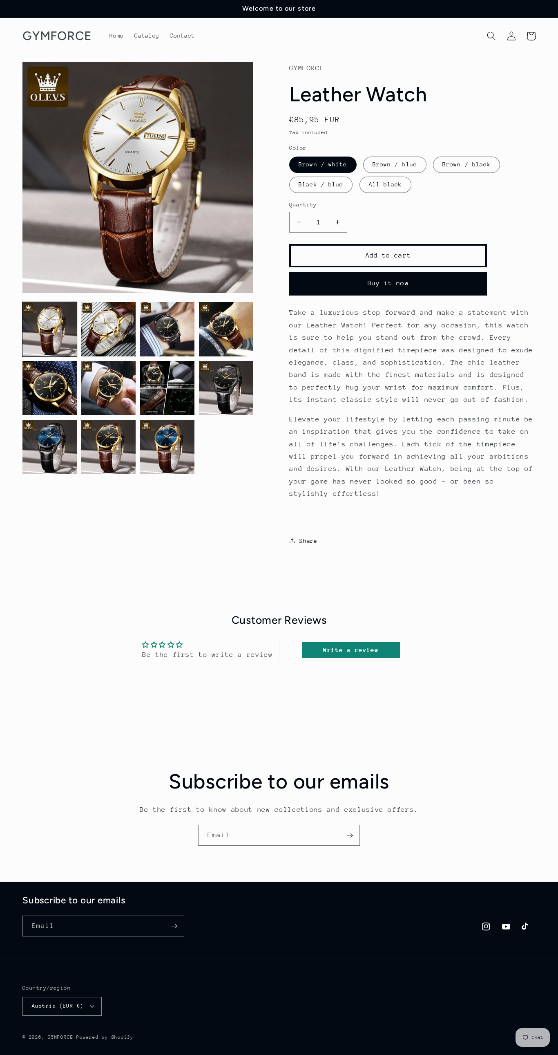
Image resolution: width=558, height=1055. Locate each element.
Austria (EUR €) (58, 1006)
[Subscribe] (349, 835)
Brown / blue (395, 164)
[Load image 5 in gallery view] (49, 388)
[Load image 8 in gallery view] (226, 388)
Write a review (350, 649)
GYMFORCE (60, 1037)
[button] (491, 36)
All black (385, 184)
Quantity (303, 204)
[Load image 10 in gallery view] (108, 447)
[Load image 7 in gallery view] (167, 388)
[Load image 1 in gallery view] (49, 329)
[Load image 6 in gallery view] (108, 388)
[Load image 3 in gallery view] (167, 329)
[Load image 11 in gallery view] (167, 447)
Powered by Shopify (105, 1037)
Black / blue (321, 184)
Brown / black (466, 164)
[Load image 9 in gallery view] (49, 447)
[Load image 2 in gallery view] (108, 329)
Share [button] (308, 540)
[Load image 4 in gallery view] (226, 329)
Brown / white (323, 164)
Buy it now (388, 283)
